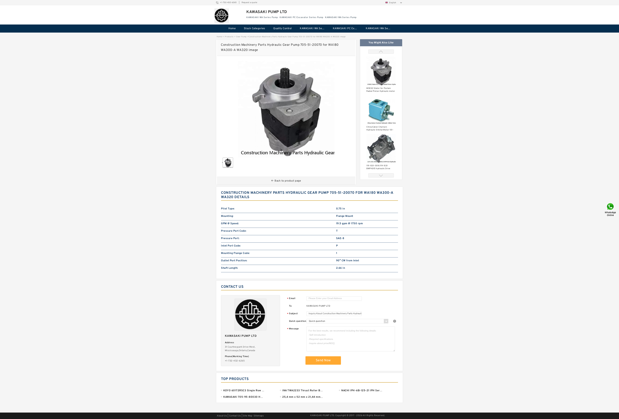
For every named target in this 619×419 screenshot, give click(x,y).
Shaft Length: (229, 268)
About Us (222, 415)
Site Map (247, 415)
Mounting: (227, 216)
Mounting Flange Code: (235, 253)
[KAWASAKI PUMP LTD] (221, 15)
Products (229, 36)
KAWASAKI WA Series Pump (314, 28)
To (290, 306)
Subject (292, 313)
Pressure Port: (230, 238)
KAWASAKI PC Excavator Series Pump (347, 28)
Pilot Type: (228, 208)
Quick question (297, 321)
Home (232, 28)
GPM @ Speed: (230, 223)
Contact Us (235, 415)
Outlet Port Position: (234, 260)
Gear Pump (241, 36)
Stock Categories (254, 28)
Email (291, 298)
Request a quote (249, 2)
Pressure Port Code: (233, 231)
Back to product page (288, 180)
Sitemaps (259, 415)
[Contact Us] (610, 209)
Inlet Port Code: (231, 245)
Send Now (323, 360)
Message (293, 328)
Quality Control (282, 28)
